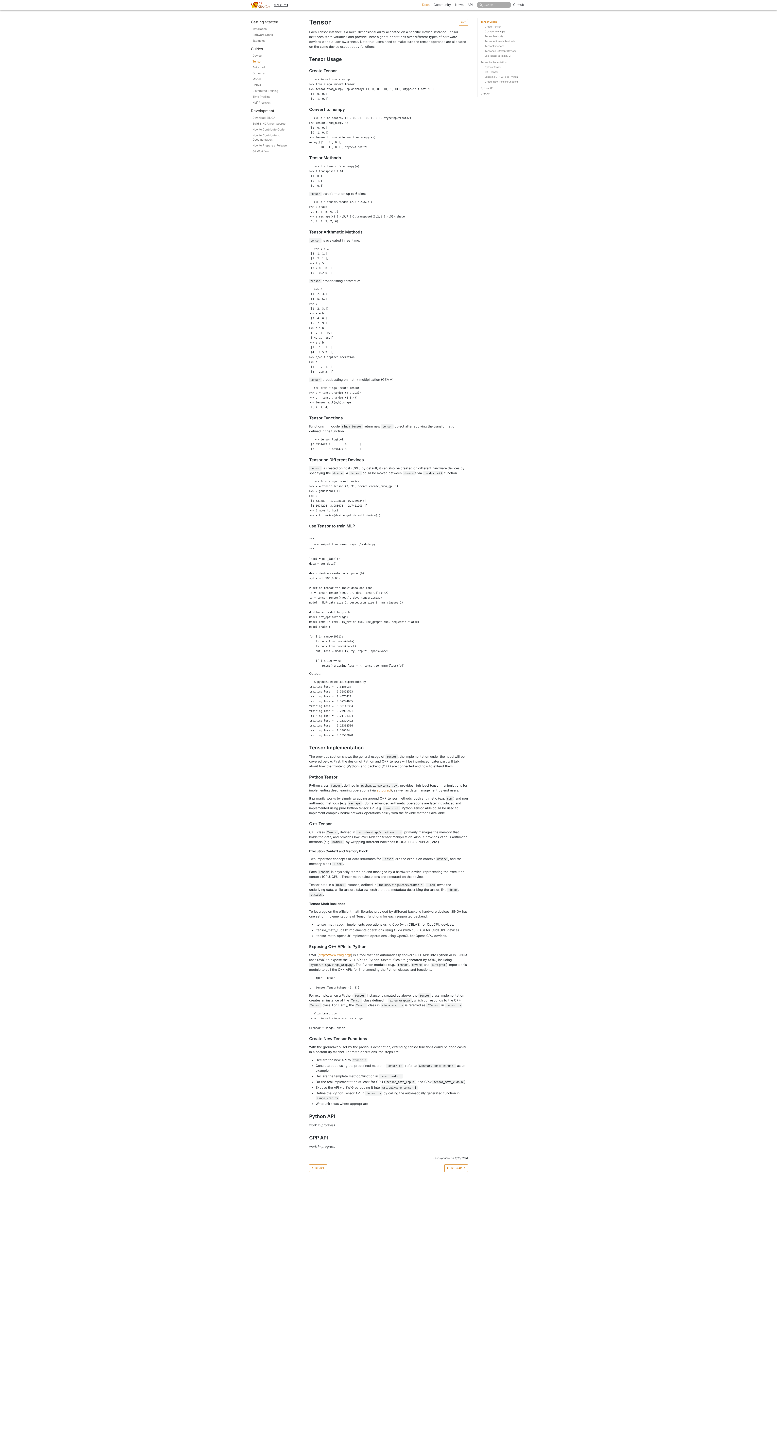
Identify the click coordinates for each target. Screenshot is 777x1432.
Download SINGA (264, 117)
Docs (426, 5)
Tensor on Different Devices (500, 50)
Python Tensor (493, 67)
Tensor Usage (489, 21)
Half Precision (262, 102)
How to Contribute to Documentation (266, 137)
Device (257, 55)
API (470, 5)
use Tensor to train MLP (498, 55)
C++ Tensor (491, 71)
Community (442, 5)
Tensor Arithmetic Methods (500, 41)
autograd (384, 790)
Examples (259, 40)
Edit (463, 22)
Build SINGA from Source (269, 123)
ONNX (257, 85)
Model (257, 79)
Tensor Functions (494, 46)
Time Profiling (262, 96)
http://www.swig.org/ (335, 955)
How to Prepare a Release (270, 145)
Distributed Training (265, 90)
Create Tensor (493, 26)
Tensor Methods (494, 36)
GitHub (518, 5)
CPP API (485, 93)
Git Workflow (261, 151)
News (459, 5)
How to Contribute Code (268, 129)
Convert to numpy (495, 31)
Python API (487, 88)
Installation (260, 29)
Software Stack (263, 34)
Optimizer (259, 73)
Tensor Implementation (493, 62)
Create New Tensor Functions (501, 81)
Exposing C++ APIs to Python (501, 76)
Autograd (259, 67)
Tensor (257, 61)
